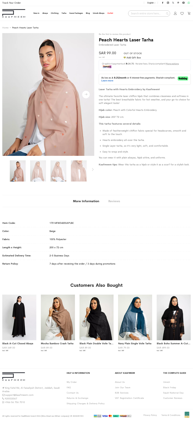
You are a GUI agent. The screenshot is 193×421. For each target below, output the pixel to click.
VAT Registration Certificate (129, 398)
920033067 (11, 398)
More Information (86, 201)
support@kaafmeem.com (19, 395)
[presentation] (86, 94)
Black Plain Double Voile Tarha (97, 343)
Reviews (114, 201)
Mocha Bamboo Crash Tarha (57, 343)
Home (5, 27)
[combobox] (149, 13)
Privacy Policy (150, 415)
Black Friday (169, 387)
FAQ (69, 387)
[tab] (86, 201)
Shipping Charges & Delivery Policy (85, 403)
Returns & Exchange (77, 398)
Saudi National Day (173, 392)
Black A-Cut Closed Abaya (17, 343)
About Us (120, 382)
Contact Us (73, 392)
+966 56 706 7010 (15, 402)
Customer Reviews (172, 398)
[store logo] (13, 13)
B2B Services (122, 392)
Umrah (166, 382)
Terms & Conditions (170, 415)
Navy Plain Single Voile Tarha (134, 343)
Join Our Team (122, 387)
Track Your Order (11, 2)
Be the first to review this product (115, 34)
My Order (72, 382)
